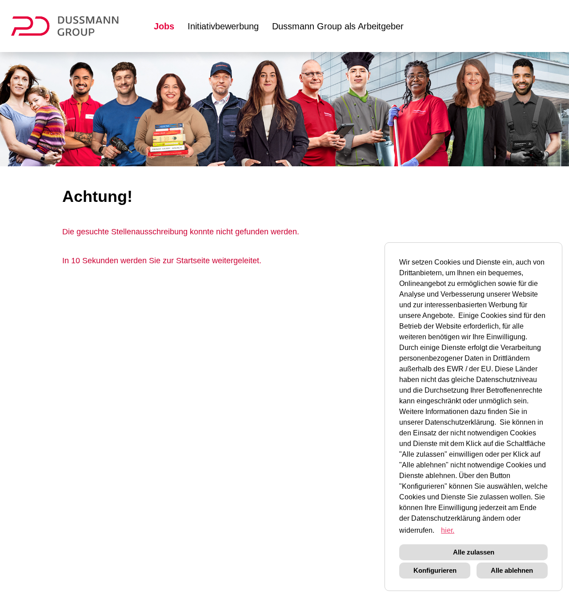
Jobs (164, 26)
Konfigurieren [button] (435, 570)
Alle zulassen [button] (473, 552)
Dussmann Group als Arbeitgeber (338, 26)
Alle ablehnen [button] (512, 570)
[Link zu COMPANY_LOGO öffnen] (70, 26)
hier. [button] (447, 530)
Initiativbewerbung (223, 26)
